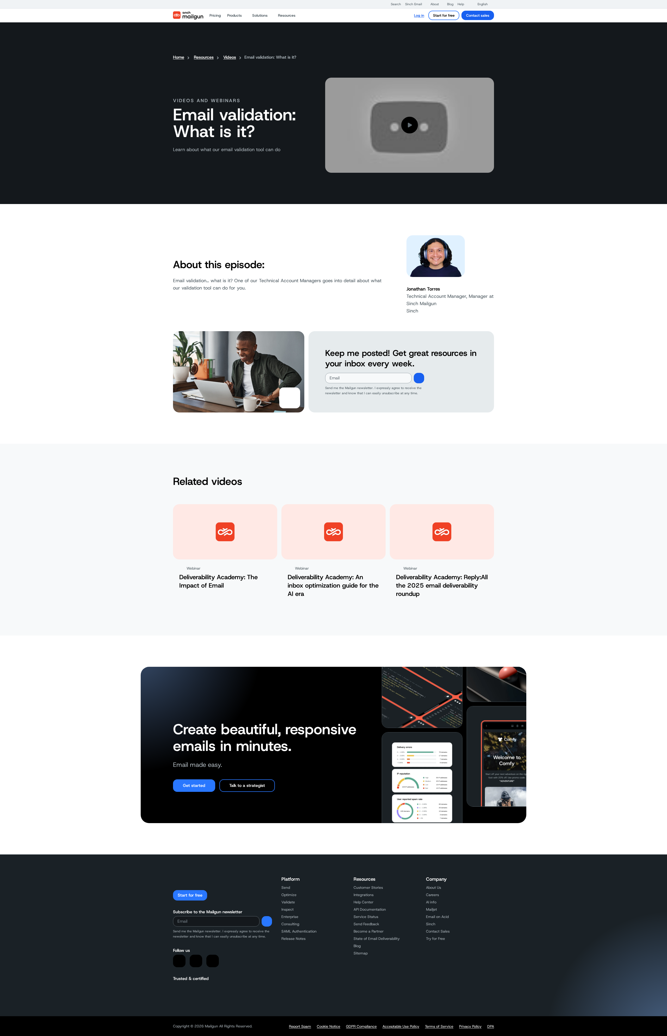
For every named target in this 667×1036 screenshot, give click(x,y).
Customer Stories (368, 887)
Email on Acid (437, 916)
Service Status (366, 916)
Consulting (290, 924)
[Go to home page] (188, 15)
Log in (419, 15)
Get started (194, 785)
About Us (433, 887)
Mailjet (431, 909)
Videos (229, 57)
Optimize (289, 894)
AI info (431, 902)
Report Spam (300, 1026)
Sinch (430, 924)
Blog (357, 946)
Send (285, 887)
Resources (204, 57)
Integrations (364, 894)
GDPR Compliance (361, 1026)
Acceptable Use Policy (400, 1026)
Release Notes (293, 938)
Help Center (363, 902)
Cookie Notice (328, 1026)
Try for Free (435, 938)
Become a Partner (369, 931)
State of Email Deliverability (377, 938)
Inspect (287, 909)
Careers (432, 894)
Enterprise (289, 916)
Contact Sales (438, 931)
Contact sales (477, 15)
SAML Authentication (299, 931)
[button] (393, 4)
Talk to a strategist (247, 785)
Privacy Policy (470, 1026)
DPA (490, 1026)
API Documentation (370, 909)
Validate (288, 902)
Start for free (444, 15)
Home (178, 57)
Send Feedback (366, 924)
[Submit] (419, 378)
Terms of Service (439, 1026)
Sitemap (361, 953)
